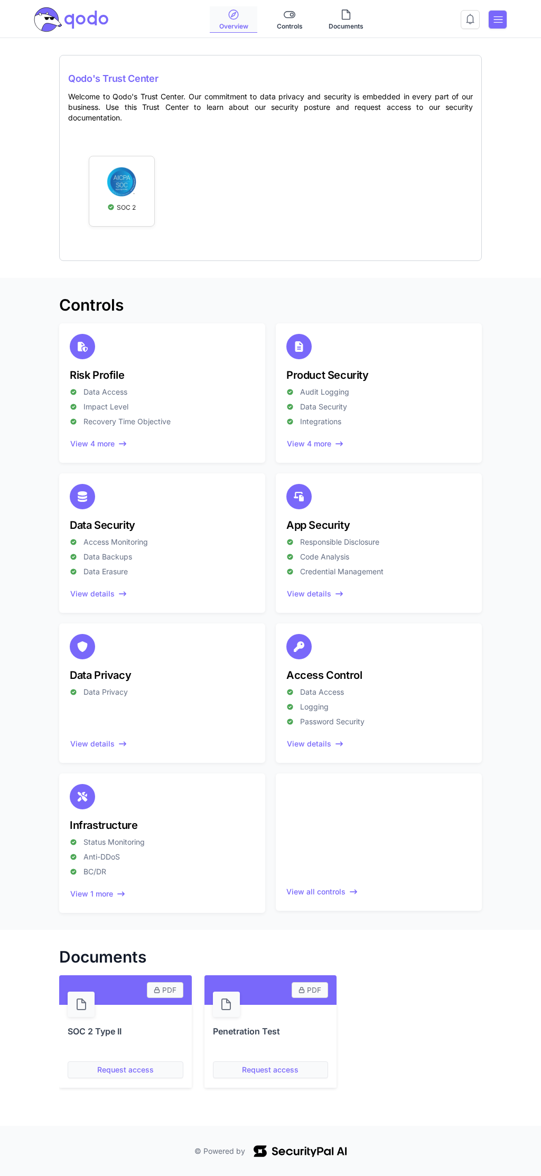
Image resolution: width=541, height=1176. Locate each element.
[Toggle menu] (497, 19)
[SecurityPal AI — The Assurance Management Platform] (300, 1151)
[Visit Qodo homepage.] (71, 18)
